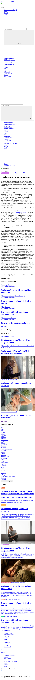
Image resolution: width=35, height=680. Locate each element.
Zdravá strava (4, 440)
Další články (4, 326)
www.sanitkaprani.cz (21, 212)
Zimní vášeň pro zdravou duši (17, 173)
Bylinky (3, 475)
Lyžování (3, 435)
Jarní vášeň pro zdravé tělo (8, 286)
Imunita (3, 470)
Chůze (2, 427)
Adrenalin (3, 455)
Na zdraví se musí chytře (10, 10)
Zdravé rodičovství (9, 58)
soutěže (6, 664)
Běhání (3, 434)
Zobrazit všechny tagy (6, 481)
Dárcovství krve (5, 456)
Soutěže (6, 13)
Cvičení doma (4, 431)
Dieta (2, 467)
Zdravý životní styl (9, 64)
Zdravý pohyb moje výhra (8, 476)
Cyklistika (3, 437)
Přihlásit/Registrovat (9, 60)
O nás (5, 14)
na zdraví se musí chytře (10, 661)
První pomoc (4, 462)
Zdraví (2, 461)
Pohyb (6, 67)
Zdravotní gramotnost (6, 449)
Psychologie (4, 458)
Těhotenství (4, 444)
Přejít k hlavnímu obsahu (7, 1)
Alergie (3, 453)
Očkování (3, 473)
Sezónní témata (8, 62)
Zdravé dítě (7, 72)
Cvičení (3, 429)
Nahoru (3, 652)
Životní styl (4, 465)
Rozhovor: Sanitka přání (10, 165)
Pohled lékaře (7, 76)
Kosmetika (3, 446)
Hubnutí (6, 70)
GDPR (6, 657)
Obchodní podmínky (9, 655)
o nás (5, 666)
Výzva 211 (4, 464)
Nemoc (3, 452)
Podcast (3, 471)
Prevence (6, 65)
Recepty (3, 441)
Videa (5, 11)
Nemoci (6, 75)
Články (6, 164)
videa (5, 663)
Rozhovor (3, 170)
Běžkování (3, 438)
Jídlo (5, 69)
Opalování (3, 447)
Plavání (3, 432)
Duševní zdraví (8, 73)
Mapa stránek (7, 658)
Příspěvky (3, 478)
